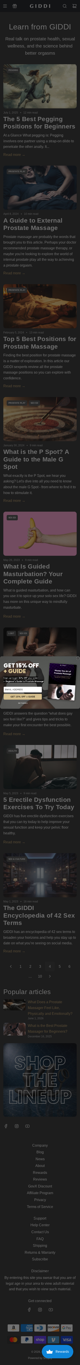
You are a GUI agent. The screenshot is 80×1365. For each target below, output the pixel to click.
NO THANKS (23, 703)
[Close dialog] (78, 658)
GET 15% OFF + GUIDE (22, 696)
